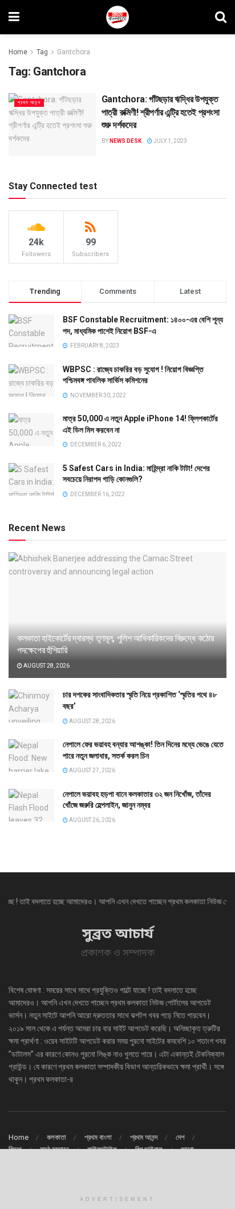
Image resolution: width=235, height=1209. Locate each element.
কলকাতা (56, 1137)
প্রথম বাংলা (98, 1137)
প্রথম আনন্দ (29, 102)
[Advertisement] (117, 1169)
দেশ (180, 1137)
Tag (42, 52)
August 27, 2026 (91, 770)
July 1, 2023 (169, 141)
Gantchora (73, 52)
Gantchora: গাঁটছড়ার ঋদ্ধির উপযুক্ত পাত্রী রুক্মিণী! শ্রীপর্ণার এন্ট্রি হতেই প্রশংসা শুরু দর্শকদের (161, 112)
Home (18, 52)
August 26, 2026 (91, 820)
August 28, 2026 (46, 666)
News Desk (125, 141)
